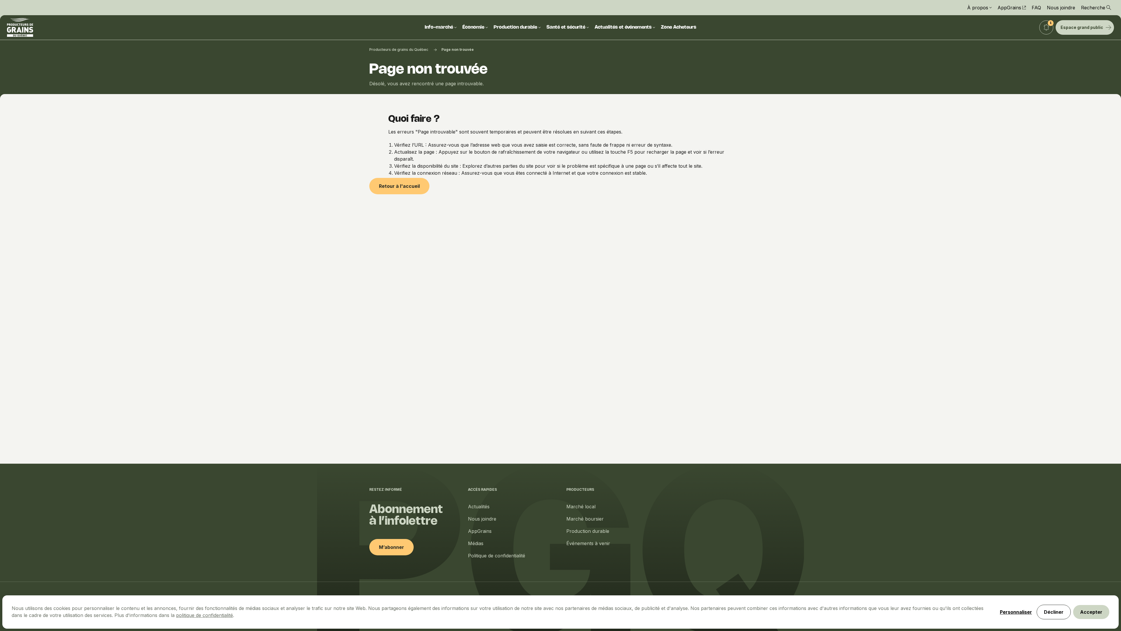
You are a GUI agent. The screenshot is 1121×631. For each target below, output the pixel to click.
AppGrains (1009, 8)
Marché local (581, 506)
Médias (475, 543)
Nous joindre (1061, 8)
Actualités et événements (623, 27)
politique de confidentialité (204, 615)
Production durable (515, 27)
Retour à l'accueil (399, 186)
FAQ (1036, 8)
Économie (473, 27)
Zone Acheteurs (678, 27)
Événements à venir (588, 543)
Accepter (1091, 612)
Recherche (1093, 8)
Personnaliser (1016, 612)
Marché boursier (585, 519)
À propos (977, 8)
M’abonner (391, 547)
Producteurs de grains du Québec (398, 49)
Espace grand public (1082, 27)
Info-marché (439, 27)
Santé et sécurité (565, 27)
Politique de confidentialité (496, 556)
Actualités (479, 506)
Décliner (1053, 612)
